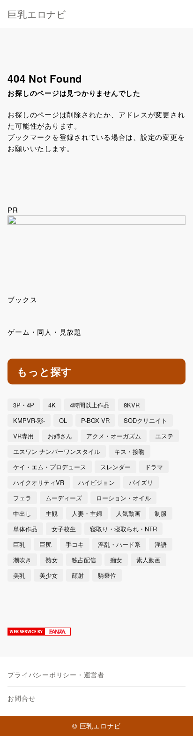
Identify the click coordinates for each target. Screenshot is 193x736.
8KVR (132, 404)
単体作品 (25, 528)
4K (52, 404)
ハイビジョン (96, 482)
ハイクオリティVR (38, 482)
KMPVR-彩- (29, 420)
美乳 (19, 575)
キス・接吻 (129, 451)
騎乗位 (107, 575)
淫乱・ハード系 (119, 544)
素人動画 (148, 559)
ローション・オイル (123, 497)
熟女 (51, 559)
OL (63, 420)
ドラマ (154, 466)
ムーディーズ (63, 497)
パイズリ (141, 482)
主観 (51, 513)
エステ (164, 435)
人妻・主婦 (87, 513)
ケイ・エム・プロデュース (49, 466)
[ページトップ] (174, 717)
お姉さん (60, 435)
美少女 (48, 575)
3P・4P (23, 404)
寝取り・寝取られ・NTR (123, 528)
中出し (22, 513)
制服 (161, 513)
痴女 (116, 559)
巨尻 (45, 544)
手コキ (75, 544)
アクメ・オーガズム (113, 435)
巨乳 (19, 544)
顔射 (78, 575)
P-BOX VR (95, 420)
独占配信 (84, 559)
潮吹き (22, 559)
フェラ (22, 497)
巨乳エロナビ (36, 14)
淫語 (161, 544)
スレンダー (115, 466)
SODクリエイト (145, 420)
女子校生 (64, 528)
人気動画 (128, 513)
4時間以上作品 (90, 404)
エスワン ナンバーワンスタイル (56, 451)
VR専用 (23, 435)
